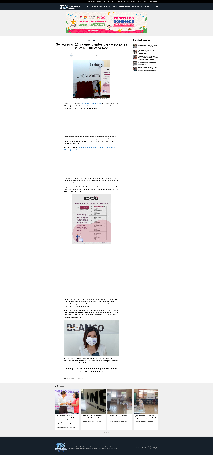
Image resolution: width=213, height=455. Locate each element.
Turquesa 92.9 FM (135, 1)
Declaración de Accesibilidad (85, 447)
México (114, 6)
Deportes (135, 6)
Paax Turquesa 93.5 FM (150, 1)
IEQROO (81, 378)
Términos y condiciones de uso (100, 447)
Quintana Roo (96, 6)
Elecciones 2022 (74, 378)
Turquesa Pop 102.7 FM (121, 1)
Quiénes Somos (113, 447)
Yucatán (107, 6)
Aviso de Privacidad (73, 447)
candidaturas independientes (92, 103)
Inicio (87, 6)
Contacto (119, 447)
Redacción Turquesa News (62, 427)
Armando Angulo (86, 55)
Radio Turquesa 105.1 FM (94, 1)
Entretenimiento (124, 6)
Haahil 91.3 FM (108, 1)
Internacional (145, 6)
